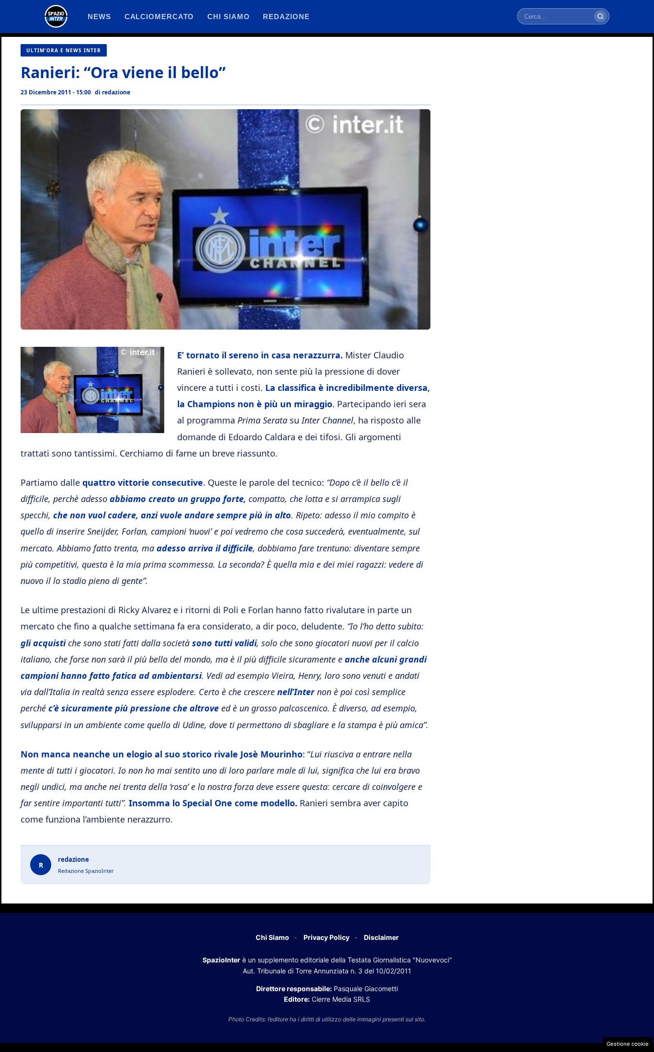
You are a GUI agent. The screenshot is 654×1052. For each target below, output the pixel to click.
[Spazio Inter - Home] (56, 16)
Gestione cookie (628, 1044)
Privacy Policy (327, 937)
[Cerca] (600, 16)
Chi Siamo (272, 937)
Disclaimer (381, 937)
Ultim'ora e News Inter (63, 50)
